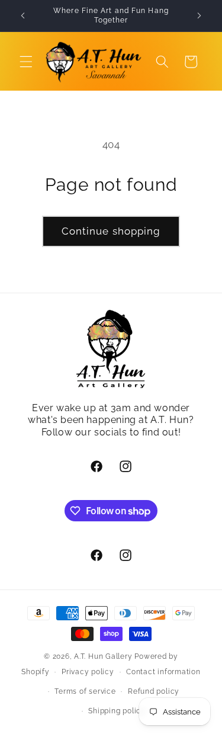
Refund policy (153, 691)
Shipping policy (117, 711)
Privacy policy (88, 672)
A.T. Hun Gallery (103, 656)
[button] (26, 61)
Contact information (163, 672)
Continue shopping (111, 231)
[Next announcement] (199, 16)
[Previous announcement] (23, 16)
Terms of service (84, 691)
